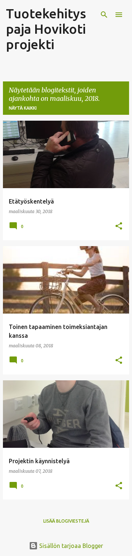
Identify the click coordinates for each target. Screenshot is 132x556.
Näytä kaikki (23, 108)
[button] (118, 226)
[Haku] (104, 14)
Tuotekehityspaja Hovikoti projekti (46, 29)
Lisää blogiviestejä (66, 521)
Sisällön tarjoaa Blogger (70, 545)
